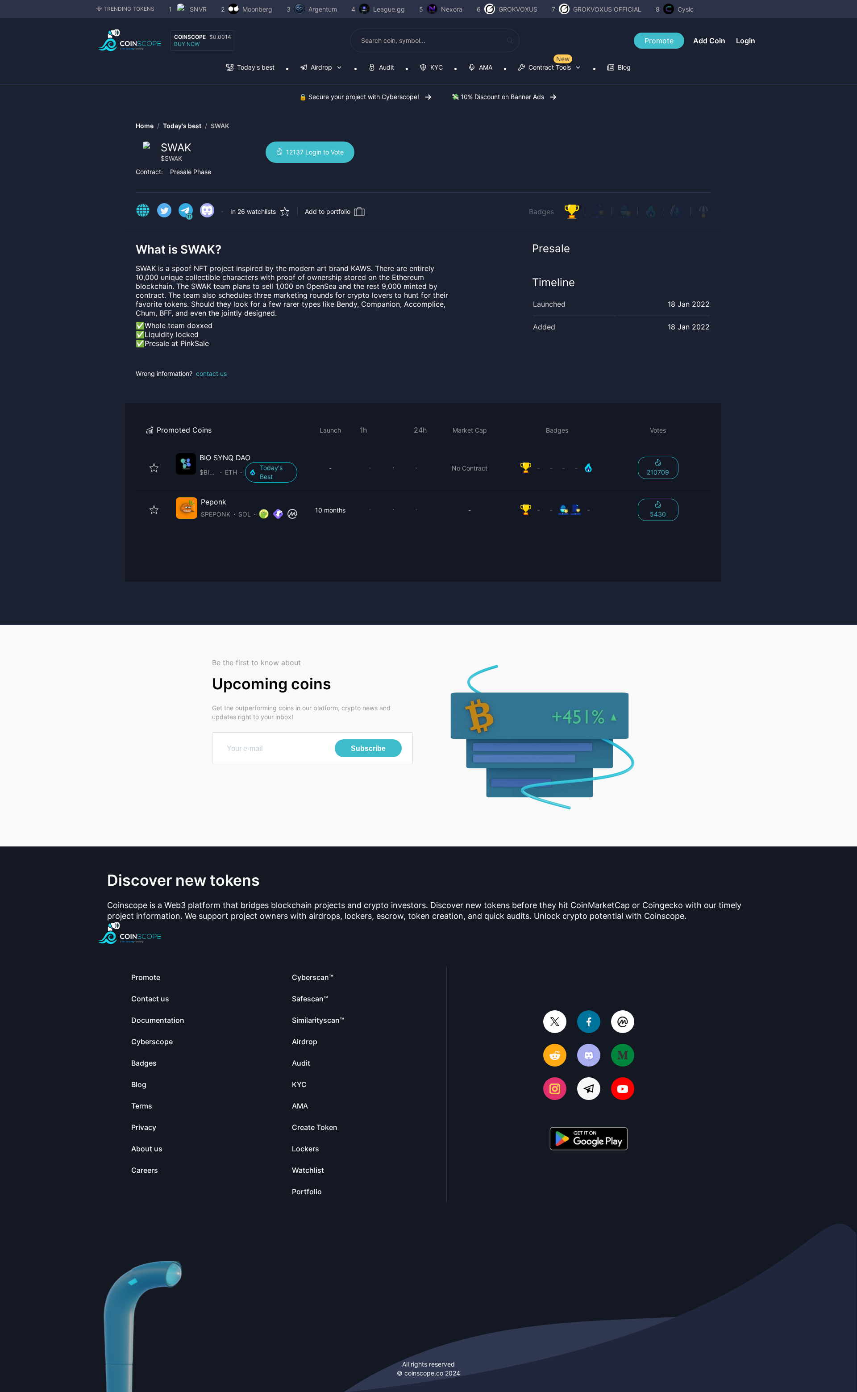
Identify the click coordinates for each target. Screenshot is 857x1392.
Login (745, 40)
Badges (541, 211)
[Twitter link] (164, 211)
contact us (211, 373)
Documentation (157, 1020)
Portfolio (307, 1191)
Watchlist (308, 1170)
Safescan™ (310, 998)
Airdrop (304, 1041)
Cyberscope (152, 1041)
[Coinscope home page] (129, 40)
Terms (141, 1105)
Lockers (305, 1148)
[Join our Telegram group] (588, 1089)
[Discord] (588, 1056)
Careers (144, 1170)
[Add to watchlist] (154, 468)
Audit (301, 1063)
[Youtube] (622, 1089)
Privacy (143, 1127)
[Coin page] (238, 468)
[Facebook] (588, 1022)
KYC (299, 1084)
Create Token (314, 1127)
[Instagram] (555, 1089)
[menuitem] (250, 68)
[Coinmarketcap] (622, 1022)
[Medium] (622, 1056)
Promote (659, 40)
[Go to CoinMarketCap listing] (292, 514)
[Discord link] (207, 211)
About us (146, 1148)
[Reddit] (555, 1056)
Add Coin (709, 40)
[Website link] (143, 211)
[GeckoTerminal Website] (278, 514)
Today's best (182, 125)
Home (145, 125)
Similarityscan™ (318, 1020)
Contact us (150, 998)
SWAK (220, 125)
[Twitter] (555, 1022)
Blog (138, 1084)
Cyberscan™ (312, 977)
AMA (300, 1105)
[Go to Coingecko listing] (264, 514)
